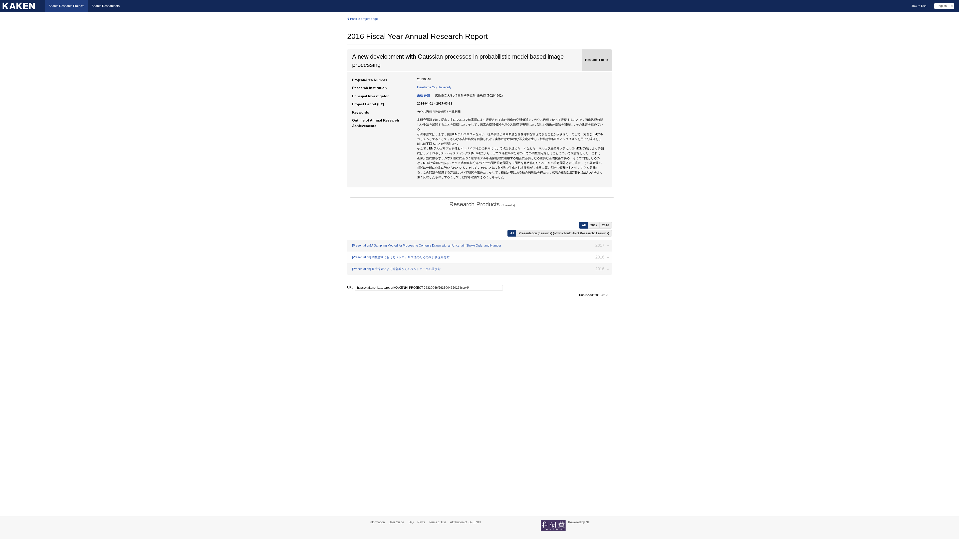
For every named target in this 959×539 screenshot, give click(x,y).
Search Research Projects (66, 6)
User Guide (396, 522)
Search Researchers (106, 6)
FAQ (411, 522)
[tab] (482, 204)
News (421, 522)
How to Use (919, 6)
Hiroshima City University (434, 87)
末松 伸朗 (423, 95)
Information (377, 522)
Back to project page (363, 19)
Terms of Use (438, 522)
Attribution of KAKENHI (465, 522)
